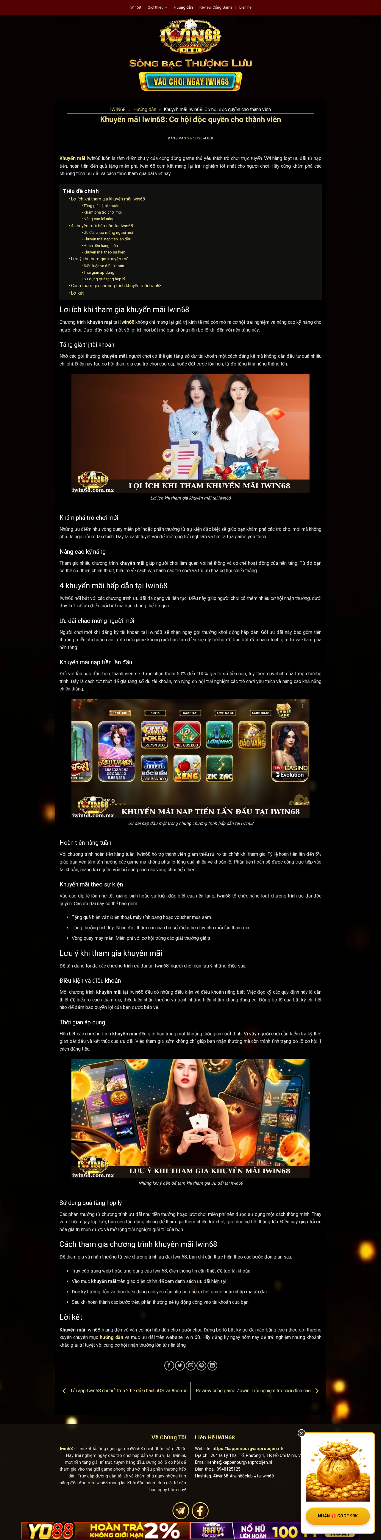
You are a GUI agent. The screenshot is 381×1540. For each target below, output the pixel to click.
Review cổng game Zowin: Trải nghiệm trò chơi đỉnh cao (254, 1390)
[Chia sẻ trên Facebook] (169, 1366)
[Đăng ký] (190, 81)
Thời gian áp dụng (99, 272)
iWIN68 (118, 109)
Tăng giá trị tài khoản (101, 205)
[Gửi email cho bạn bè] (191, 1366)
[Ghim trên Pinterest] (201, 1366)
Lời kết (77, 293)
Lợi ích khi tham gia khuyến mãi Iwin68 (108, 199)
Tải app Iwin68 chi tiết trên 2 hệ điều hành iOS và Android (128, 1390)
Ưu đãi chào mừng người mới (108, 232)
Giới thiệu (155, 7)
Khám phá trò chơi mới (103, 212)
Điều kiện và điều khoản (104, 266)
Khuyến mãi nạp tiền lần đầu (107, 239)
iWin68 (135, 7)
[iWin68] (190, 36)
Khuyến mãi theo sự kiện (104, 252)
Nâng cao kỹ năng (99, 219)
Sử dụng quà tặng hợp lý (104, 279)
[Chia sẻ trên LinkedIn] (212, 1366)
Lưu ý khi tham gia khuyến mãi (100, 259)
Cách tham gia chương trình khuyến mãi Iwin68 (116, 285)
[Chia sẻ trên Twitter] (180, 1366)
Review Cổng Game (215, 7)
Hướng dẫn (183, 7)
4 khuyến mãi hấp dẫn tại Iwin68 (102, 225)
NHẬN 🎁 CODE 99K (338, 1515)
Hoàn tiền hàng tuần (101, 245)
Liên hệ (245, 7)
